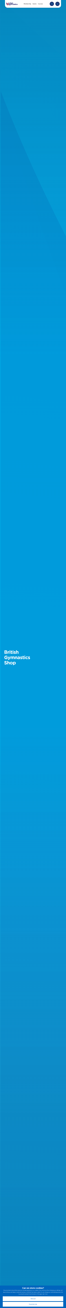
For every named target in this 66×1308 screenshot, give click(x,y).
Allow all (33, 1299)
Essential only (33, 1304)
